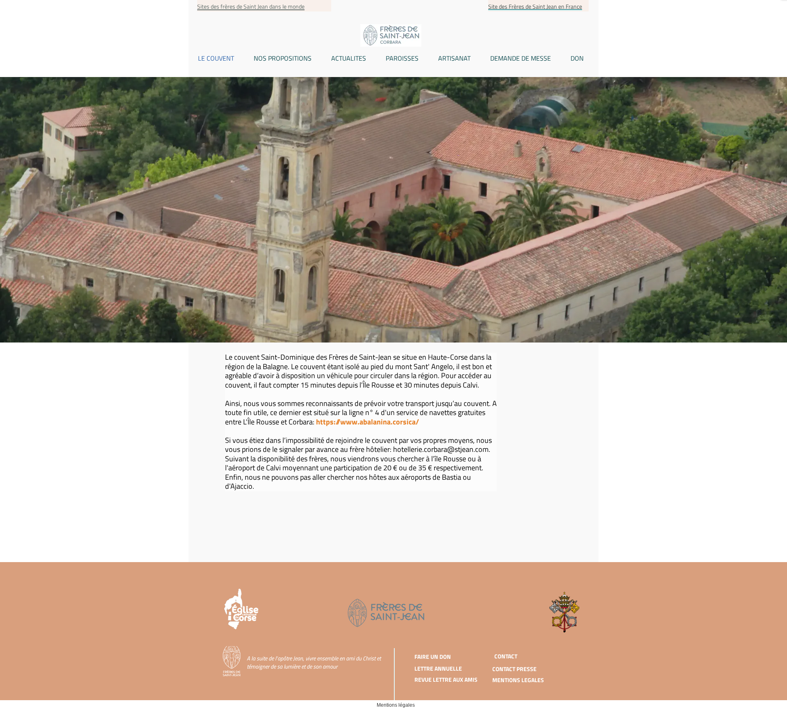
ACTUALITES (348, 58)
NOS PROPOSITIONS (283, 58)
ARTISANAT (454, 58)
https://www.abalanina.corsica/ (367, 421)
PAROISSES (402, 58)
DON (577, 58)
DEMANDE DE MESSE (520, 58)
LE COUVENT (216, 58)
